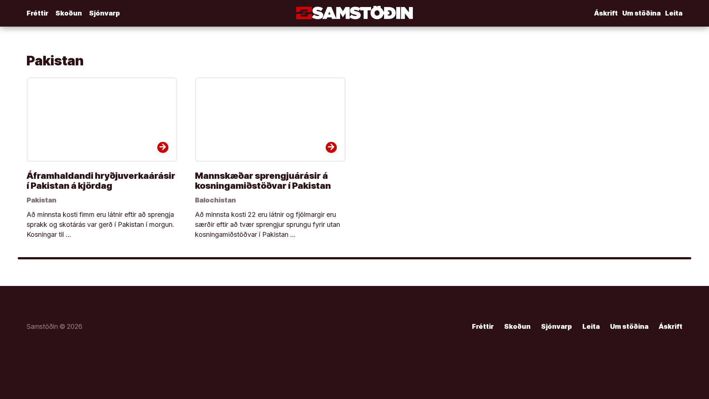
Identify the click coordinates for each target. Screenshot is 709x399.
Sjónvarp (104, 13)
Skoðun (68, 13)
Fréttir (37, 13)
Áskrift (606, 13)
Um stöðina (641, 13)
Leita (673, 13)
